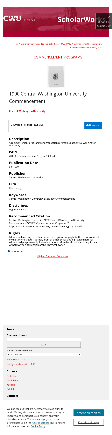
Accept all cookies (89, 413)
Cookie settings (40, 422)
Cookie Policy (38, 426)
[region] (56, 417)
